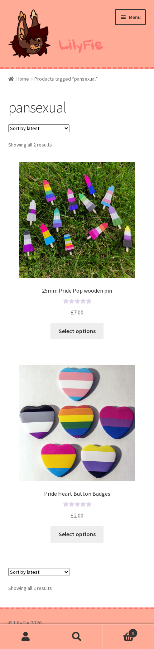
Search (76, 637)
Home (22, 79)
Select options (77, 331)
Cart (118, 630)
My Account (25, 637)
